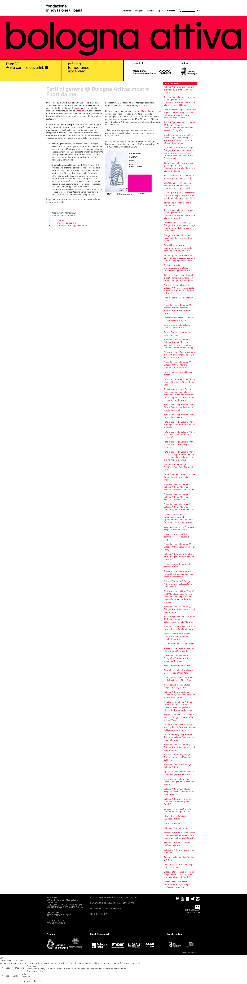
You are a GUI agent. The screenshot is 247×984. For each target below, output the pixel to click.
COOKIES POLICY (98, 914)
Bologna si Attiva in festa (175, 828)
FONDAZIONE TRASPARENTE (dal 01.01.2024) (112, 903)
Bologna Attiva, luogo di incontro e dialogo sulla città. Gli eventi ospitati (179, 90)
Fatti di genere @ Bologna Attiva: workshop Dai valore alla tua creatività (179, 435)
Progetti (139, 11)
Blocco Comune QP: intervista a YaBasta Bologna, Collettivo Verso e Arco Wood (180, 717)
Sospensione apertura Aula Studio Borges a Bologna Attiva (180, 528)
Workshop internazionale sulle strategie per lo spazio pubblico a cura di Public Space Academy (179, 258)
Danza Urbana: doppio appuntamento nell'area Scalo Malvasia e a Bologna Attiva (178, 248)
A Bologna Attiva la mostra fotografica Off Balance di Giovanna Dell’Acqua (176, 658)
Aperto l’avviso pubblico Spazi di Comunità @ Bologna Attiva (179, 773)
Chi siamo (126, 11)
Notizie (150, 11)
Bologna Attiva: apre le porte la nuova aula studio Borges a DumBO (178, 802)
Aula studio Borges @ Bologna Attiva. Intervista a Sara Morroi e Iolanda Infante (179, 737)
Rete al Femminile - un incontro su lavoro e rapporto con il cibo (179, 176)
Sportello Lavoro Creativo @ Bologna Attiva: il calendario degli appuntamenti (179, 609)
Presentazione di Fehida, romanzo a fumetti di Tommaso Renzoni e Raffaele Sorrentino (180, 355)
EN (198, 10)
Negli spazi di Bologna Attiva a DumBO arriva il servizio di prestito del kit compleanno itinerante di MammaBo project (178, 706)
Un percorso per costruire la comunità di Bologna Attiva (177, 810)
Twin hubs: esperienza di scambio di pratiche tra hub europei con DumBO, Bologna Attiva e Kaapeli (179, 278)
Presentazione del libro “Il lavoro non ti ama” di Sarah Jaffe (179, 649)
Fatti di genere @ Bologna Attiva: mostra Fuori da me (179, 416)
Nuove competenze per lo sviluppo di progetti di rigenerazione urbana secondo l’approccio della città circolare (178, 518)
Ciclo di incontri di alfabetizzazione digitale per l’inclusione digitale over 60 (177, 268)
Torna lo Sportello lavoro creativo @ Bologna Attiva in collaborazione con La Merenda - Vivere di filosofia (180, 167)
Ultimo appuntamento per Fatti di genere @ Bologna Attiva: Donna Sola (179, 382)
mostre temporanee (67, 223)
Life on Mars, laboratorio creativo (180, 644)
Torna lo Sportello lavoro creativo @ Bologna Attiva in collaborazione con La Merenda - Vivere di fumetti (180, 214)
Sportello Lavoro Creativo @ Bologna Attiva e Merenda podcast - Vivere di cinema (177, 497)
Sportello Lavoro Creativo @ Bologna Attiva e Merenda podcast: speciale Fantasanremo (179, 507)
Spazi (160, 11)
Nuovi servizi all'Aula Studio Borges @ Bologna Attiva (177, 686)
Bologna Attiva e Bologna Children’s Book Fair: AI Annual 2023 (178, 467)
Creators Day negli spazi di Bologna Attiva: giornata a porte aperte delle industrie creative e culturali (179, 289)
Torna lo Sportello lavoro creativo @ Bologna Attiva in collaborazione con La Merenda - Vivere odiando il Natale (180, 101)
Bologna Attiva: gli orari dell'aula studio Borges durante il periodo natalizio (179, 557)
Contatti (171, 11)
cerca (180, 11)
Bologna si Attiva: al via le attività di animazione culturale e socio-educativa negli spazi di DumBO (179, 835)
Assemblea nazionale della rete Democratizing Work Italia (178, 671)
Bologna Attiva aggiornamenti (72, 225)
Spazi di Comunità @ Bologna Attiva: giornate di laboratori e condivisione (178, 584)
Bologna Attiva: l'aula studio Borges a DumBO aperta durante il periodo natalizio (179, 792)
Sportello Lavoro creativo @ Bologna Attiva (177, 765)
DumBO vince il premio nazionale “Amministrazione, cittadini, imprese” (179, 477)
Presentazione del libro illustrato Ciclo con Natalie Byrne (179, 319)
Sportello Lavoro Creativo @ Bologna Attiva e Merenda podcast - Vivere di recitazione (178, 185)
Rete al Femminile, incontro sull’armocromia (177, 333)
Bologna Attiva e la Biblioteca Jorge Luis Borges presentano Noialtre (178, 238)
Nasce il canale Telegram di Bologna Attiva (177, 565)
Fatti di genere (149, 111)
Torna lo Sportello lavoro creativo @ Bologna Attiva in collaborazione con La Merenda (180, 619)
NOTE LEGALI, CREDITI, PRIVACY (105, 908)
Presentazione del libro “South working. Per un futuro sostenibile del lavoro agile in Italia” (179, 727)
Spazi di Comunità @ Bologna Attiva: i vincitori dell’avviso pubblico (178, 757)
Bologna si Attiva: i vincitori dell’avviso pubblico (177, 844)
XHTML (188, 953)
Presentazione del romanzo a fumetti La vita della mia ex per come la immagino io (178, 574)
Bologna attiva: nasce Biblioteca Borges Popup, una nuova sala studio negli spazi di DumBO (179, 874)
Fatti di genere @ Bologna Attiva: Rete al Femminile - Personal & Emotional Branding (179, 407)
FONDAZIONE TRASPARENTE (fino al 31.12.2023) (113, 897)
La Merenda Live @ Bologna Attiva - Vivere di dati (177, 326)
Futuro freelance (172, 823)
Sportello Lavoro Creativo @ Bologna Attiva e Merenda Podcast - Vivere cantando (177, 365)
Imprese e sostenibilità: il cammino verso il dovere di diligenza (176, 537)
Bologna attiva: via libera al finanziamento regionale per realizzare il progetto (177, 884)
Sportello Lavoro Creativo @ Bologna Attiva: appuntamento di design (179, 547)
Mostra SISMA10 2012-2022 (177, 665)
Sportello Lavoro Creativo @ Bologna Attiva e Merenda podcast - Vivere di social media (179, 487)
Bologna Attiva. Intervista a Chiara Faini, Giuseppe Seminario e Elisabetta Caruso (179, 695)
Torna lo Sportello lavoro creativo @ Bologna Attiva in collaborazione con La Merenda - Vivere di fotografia (180, 126)
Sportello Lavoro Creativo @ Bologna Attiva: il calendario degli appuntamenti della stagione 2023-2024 (179, 227)
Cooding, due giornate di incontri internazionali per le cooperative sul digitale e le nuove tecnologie (179, 195)
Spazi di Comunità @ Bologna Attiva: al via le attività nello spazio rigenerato (178, 636)
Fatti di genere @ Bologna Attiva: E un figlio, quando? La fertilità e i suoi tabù (179, 424)
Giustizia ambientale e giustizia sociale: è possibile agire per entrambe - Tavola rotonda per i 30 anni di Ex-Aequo (179, 139)
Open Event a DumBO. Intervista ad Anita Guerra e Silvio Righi (179, 678)
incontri (62, 220)
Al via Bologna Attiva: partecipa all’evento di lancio (179, 865)
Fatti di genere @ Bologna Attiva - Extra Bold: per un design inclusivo (179, 444)
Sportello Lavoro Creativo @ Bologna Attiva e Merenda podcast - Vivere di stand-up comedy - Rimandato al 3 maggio (179, 343)
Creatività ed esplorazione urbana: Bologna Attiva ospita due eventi (180, 782)
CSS (195, 953)
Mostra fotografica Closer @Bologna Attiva (176, 817)
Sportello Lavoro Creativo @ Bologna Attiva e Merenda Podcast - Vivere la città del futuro (177, 309)
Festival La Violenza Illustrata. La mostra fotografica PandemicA (179, 627)
